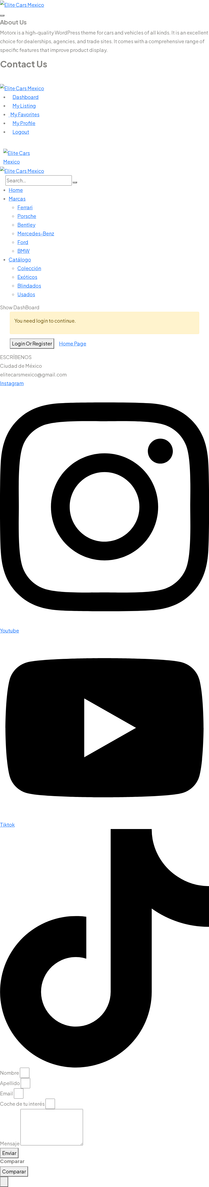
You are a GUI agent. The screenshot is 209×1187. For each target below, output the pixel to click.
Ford (22, 242)
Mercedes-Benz (35, 233)
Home (16, 190)
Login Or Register (32, 343)
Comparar (14, 1171)
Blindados (29, 285)
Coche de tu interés (22, 1104)
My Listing (24, 105)
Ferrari (25, 207)
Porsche (26, 216)
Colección (29, 268)
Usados (26, 294)
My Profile (24, 123)
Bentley (26, 225)
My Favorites (24, 114)
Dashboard (26, 97)
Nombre (9, 1073)
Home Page (72, 343)
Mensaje (10, 1143)
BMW (23, 251)
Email (6, 1093)
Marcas (17, 198)
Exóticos (27, 277)
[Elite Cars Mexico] (22, 4)
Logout (21, 132)
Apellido (10, 1083)
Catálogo (20, 259)
